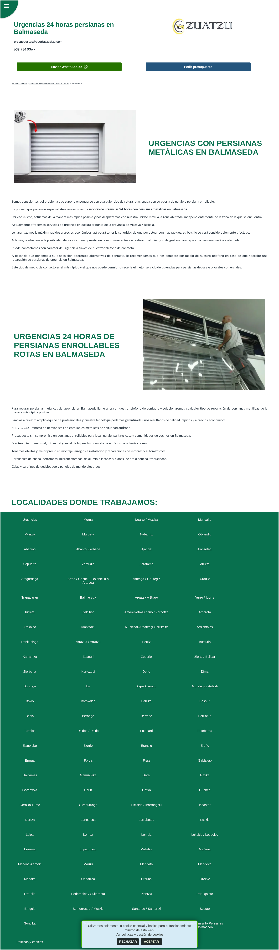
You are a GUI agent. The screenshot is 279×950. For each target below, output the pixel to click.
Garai (146, 775)
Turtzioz (29, 731)
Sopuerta (29, 564)
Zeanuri (88, 656)
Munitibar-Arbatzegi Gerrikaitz (146, 627)
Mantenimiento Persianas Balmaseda (205, 925)
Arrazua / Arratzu (88, 642)
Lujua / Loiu (88, 849)
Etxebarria (204, 731)
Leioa (30, 834)
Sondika (30, 923)
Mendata (146, 864)
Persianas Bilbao (19, 83)
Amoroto (205, 612)
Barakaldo (88, 701)
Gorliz (88, 790)
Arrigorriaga (29, 579)
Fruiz (146, 760)
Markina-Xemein (29, 864)
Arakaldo (29, 627)
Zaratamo (146, 564)
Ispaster (205, 805)
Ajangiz (146, 549)
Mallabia (146, 849)
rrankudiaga (29, 642)
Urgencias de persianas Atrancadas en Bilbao (49, 83)
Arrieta (205, 564)
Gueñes (204, 790)
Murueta (88, 534)
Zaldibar (88, 612)
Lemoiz (146, 834)
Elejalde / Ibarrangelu (146, 805)
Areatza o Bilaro (146, 597)
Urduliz (205, 579)
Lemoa (88, 834)
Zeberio (146, 656)
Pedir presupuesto (198, 67)
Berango (88, 716)
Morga (88, 519)
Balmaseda (88, 597)
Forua (88, 760)
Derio (146, 671)
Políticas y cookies (29, 942)
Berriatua (204, 716)
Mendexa (204, 864)
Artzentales (205, 627)
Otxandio (204, 534)
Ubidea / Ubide (88, 731)
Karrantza (30, 656)
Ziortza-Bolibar (204, 656)
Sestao (205, 908)
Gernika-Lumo (30, 805)
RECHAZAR (128, 941)
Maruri (88, 864)
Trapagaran (29, 597)
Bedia (30, 716)
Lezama (30, 849)
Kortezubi (88, 671)
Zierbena (29, 671)
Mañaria (205, 849)
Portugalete (204, 894)
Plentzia (146, 894)
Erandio (146, 745)
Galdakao (205, 760)
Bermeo (146, 716)
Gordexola (29, 790)
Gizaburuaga (88, 805)
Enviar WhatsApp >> (66, 67)
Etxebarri (146, 731)
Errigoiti (29, 908)
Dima (204, 671)
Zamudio (88, 564)
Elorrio (88, 745)
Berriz (146, 642)
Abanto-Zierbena (88, 549)
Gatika (204, 775)
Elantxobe (30, 745)
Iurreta (30, 612)
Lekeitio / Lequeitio (204, 834)
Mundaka (204, 519)
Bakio (30, 701)
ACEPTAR (151, 941)
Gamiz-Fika (88, 775)
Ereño (205, 745)
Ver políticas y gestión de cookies (139, 934)
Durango (30, 686)
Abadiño (30, 549)
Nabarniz (146, 534)
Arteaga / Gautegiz (146, 579)
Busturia (205, 642)
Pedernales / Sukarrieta (88, 894)
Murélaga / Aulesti (205, 686)
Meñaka (30, 879)
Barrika (146, 701)
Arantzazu (88, 627)
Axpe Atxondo (146, 686)
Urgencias (30, 519)
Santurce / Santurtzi (146, 908)
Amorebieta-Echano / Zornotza (146, 612)
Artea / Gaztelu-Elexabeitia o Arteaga (88, 580)
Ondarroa (88, 879)
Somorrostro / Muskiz (88, 908)
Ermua (30, 760)
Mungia (30, 534)
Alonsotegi (204, 549)
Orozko (205, 879)
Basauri (204, 701)
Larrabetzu (146, 820)
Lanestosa (88, 820)
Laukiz (204, 820)
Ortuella (29, 894)
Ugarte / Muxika (146, 519)
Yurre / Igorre (204, 597)
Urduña (146, 879)
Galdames (29, 775)
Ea (88, 686)
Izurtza (30, 820)
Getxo (146, 790)
